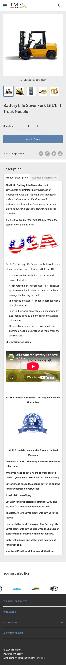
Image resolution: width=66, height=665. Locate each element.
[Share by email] (60, 153)
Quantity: (8, 125)
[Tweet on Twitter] (53, 153)
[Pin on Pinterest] (47, 153)
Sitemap (41, 657)
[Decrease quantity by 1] (19, 125)
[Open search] (60, 5)
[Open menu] (5, 5)
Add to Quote (33, 139)
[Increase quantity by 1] (37, 125)
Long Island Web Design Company (19, 657)
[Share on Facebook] (41, 153)
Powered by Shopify (13, 653)
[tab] (16, 177)
